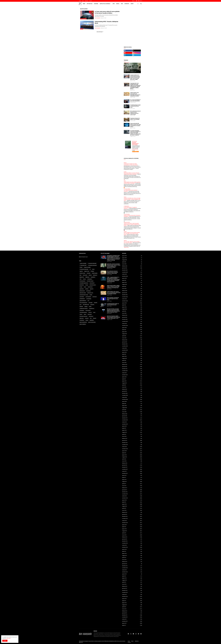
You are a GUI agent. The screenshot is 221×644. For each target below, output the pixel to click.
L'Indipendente (126, 206)
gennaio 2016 (132, 514)
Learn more (8, 638)
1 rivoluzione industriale (92, 263)
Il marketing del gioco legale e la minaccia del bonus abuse (135, 106)
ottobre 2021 (132, 372)
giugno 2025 (132, 282)
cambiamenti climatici (83, 308)
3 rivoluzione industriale (84, 269)
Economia (96, 3)
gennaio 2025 (132, 292)
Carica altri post (99, 31)
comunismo (82, 310)
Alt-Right (92, 271)
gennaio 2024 (132, 317)
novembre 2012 (132, 592)
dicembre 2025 (132, 270)
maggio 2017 (132, 481)
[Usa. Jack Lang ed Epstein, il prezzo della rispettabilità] (126, 101)
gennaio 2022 (132, 366)
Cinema (84, 279)
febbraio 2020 (132, 413)
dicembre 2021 (132, 368)
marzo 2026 (132, 263)
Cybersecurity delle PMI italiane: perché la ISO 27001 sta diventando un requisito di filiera (135, 125)
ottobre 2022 (132, 348)
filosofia (94, 318)
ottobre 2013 (132, 569)
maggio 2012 (132, 604)
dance (85, 314)
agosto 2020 (132, 401)
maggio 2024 (132, 309)
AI (90, 269)
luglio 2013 (132, 576)
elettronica (82, 318)
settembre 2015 (132, 522)
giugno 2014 (132, 553)
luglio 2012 (132, 600)
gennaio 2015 (132, 539)
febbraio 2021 (132, 389)
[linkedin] (128, 55)
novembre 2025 (132, 272)
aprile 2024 (132, 311)
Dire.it (125, 180)
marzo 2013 (132, 584)
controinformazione (83, 312)
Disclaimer (86, 0)
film (90, 318)
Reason (125, 162)
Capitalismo (93, 277)
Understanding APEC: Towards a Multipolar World (106, 22)
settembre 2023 (132, 325)
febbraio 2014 (132, 561)
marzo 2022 (132, 362)
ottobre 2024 (132, 298)
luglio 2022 (132, 354)
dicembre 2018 (132, 442)
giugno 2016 (132, 504)
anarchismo (82, 296)
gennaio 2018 (132, 465)
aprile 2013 (132, 582)
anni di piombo (88, 296)
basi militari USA (86, 304)
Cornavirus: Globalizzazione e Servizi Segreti (135, 143)
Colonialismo (89, 279)
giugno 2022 (132, 356)
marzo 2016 (132, 510)
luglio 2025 (132, 280)
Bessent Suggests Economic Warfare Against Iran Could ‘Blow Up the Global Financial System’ (132, 233)
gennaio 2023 (132, 341)
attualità (95, 302)
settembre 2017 (132, 473)
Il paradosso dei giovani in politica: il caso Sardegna (135, 119)
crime (94, 312)
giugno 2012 (132, 602)
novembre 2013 (132, 567)
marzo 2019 (132, 436)
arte (88, 300)
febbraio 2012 (132, 610)
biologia (86, 306)
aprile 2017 (132, 483)
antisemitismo (82, 298)
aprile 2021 (132, 385)
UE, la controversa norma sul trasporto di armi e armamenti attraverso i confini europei (135, 113)
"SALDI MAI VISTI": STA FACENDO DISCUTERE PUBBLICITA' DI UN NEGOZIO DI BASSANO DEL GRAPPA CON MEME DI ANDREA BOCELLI (135, 86)
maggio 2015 (132, 530)
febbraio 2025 (132, 290)
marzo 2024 (132, 313)
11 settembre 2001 (83, 265)
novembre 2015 (132, 518)
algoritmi (91, 288)
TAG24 (125, 197)
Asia (80, 275)
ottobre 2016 (132, 495)
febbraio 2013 (132, 586)
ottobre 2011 (132, 619)
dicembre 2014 (132, 541)
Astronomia (85, 275)
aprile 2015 (132, 532)
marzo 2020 (132, 411)
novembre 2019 (132, 419)
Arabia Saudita (94, 273)
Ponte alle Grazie (135, 149)
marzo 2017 (132, 485)
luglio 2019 (132, 428)
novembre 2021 (132, 370)
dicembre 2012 (132, 590)
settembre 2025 (132, 276)
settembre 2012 (132, 596)
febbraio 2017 (132, 487)
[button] (138, 3)
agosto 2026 (132, 255)
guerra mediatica (83, 324)
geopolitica (92, 320)
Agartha (81, 271)
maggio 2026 (132, 259)
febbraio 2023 (132, 339)
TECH (122, 3)
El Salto (125, 171)
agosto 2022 (132, 352)
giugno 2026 (132, 257)
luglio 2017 (132, 477)
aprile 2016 (132, 508)
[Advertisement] (132, 25)
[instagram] (141, 1)
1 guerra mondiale (83, 263)
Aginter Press (86, 271)
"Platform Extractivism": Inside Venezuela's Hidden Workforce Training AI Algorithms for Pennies (131, 224)
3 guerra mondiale (87, 267)
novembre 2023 (132, 321)
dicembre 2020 (132, 393)
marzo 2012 (132, 608)
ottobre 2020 (132, 397)
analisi (91, 294)
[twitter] (134, 1)
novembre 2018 (132, 444)
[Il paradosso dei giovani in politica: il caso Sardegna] (126, 119)
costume (90, 312)
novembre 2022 (132, 346)
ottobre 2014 (132, 545)
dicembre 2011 (132, 615)
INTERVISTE (127, 3)
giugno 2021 (132, 380)
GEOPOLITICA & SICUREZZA (105, 3)
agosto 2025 (132, 278)
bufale (90, 306)
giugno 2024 (132, 307)
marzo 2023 (132, 337)
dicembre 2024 (132, 294)
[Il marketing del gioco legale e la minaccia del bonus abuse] (126, 106)
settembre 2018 (132, 448)
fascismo (86, 318)
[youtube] (136, 1)
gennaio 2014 (132, 563)
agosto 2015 (132, 524)
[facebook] (128, 51)
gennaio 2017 (132, 489)
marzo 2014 (132, 559)
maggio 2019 (132, 432)
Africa (93, 269)
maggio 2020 (132, 407)
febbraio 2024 (132, 315)
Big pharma (82, 277)
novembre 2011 (132, 617)
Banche (90, 275)
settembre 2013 (132, 571)
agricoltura (82, 288)
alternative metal (83, 292)
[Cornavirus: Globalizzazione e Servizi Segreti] (128, 141)
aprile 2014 (132, 557)
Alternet (125, 240)
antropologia (88, 298)
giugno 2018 (132, 454)
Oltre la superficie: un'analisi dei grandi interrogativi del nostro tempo (113, 298)
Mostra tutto (126, 247)
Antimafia (88, 273)
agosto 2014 (132, 549)
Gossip (81, 286)
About (83, 0)
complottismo (91, 308)
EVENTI (132, 3)
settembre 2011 (132, 621)
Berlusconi (95, 275)
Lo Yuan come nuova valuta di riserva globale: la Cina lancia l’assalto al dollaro (107, 12)
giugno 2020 (132, 405)
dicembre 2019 (132, 417)
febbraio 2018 (132, 463)
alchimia (86, 288)
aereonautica (90, 286)
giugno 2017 (132, 479)
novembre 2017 (132, 469)
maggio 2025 (132, 284)
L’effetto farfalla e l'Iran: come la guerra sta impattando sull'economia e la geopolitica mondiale (135, 94)
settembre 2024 (132, 300)
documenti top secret (83, 316)
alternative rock (90, 292)
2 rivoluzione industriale (92, 265)
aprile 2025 (132, 286)
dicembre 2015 (132, 516)
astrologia (90, 302)
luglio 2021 (132, 378)
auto (80, 304)
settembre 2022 (132, 350)
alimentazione (82, 290)
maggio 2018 (132, 456)
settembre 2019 (132, 424)
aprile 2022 (132, 360)
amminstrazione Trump (84, 294)
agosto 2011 (132, 623)
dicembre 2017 (132, 467)
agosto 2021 (132, 376)
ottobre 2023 (132, 323)
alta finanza (88, 290)
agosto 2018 (132, 450)
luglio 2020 (132, 403)
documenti (90, 314)
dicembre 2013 (132, 565)
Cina (80, 279)
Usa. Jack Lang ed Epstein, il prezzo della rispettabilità (135, 100)
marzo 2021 (132, 387)
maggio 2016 (132, 506)
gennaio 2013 (132, 588)
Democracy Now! (127, 222)
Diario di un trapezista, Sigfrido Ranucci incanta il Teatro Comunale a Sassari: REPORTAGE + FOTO (113, 317)
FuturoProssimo (127, 214)
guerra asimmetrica (83, 322)
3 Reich (81, 267)
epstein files (89, 3)
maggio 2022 (132, 358)
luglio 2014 (132, 551)
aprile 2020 (132, 409)
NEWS (84, 3)
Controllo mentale (90, 281)
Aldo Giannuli (134, 141)
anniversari (95, 296)
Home (80, 0)
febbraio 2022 (132, 364)
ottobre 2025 (132, 274)
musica (117, 3)
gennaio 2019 (132, 440)
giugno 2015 (132, 528)
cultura (81, 314)
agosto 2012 (132, 598)
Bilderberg (87, 277)
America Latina (82, 273)
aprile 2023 (132, 335)
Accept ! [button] (4, 640)
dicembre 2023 (132, 319)
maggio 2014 (132, 555)
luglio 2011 (132, 625)
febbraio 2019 (132, 438)
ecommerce (91, 316)
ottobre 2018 (132, 446)
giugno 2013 (132, 578)
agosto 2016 (132, 500)
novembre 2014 (132, 543)
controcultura (88, 310)
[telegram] (138, 1)
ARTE (114, 3)
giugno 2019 (132, 430)
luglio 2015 (132, 526)
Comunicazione (82, 281)
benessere (92, 304)
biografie (81, 306)
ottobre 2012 (132, 594)
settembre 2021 (132, 374)
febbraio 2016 (132, 512)
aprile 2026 (132, 261)
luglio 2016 (132, 502)
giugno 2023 (132, 331)
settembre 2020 (132, 399)
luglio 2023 (132, 329)
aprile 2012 (132, 606)
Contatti (90, 0)
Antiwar (125, 231)
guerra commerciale (91, 322)
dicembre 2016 (132, 491)
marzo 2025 (132, 288)
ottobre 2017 (132, 471)
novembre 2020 (132, 395)
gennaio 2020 (132, 415)
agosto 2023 (132, 327)
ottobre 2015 (132, 520)
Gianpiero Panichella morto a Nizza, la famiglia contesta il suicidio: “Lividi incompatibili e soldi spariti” (132, 199)
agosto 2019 (132, 426)
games (87, 320)
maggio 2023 (132, 333)
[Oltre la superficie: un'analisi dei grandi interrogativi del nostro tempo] (103, 299)
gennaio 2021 (132, 391)
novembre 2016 (132, 493)
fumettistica (82, 320)
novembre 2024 (132, 296)
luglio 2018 (132, 452)
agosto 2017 (132, 475)
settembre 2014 (132, 547)
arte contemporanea (83, 302)
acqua (85, 286)
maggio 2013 (132, 580)
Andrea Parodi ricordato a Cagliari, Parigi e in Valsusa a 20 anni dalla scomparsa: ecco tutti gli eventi (113, 286)
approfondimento (83, 300)
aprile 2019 (132, 434)
